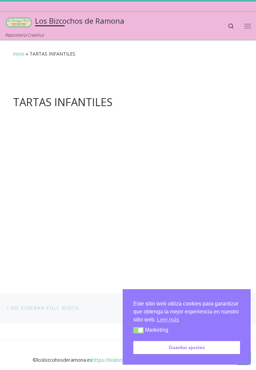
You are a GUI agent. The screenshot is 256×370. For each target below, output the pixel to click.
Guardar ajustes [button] (187, 347)
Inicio (18, 54)
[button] (138, 330)
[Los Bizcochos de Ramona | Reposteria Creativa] (19, 22)
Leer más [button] (168, 319)
